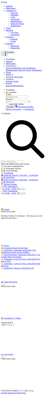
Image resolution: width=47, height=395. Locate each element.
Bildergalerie (11, 8)
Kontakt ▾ (9, 44)
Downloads (15, 35)
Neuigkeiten (8, 173)
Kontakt (9, 84)
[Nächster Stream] (4, 357)
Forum (8, 28)
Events (13, 41)
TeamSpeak (15, 19)
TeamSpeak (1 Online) (12, 318)
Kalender (14, 39)
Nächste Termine (10, 184)
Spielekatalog (16, 26)
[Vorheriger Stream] (2, 357)
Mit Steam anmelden (25, 107)
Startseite (9, 6)
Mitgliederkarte (16, 21)
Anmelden (10, 107)
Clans (13, 17)
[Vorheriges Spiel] (2, 284)
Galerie (6, 209)
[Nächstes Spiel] (4, 284)
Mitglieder (14, 15)
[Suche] (2, 55)
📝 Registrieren (28, 109)
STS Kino (14, 32)
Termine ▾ (9, 37)
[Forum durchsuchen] (2, 52)
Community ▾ (11, 11)
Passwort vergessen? (13, 109)
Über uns (14, 13)
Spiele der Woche (17, 24)
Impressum (15, 46)
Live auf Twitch (7, 354)
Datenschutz (15, 48)
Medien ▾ (9, 30)
